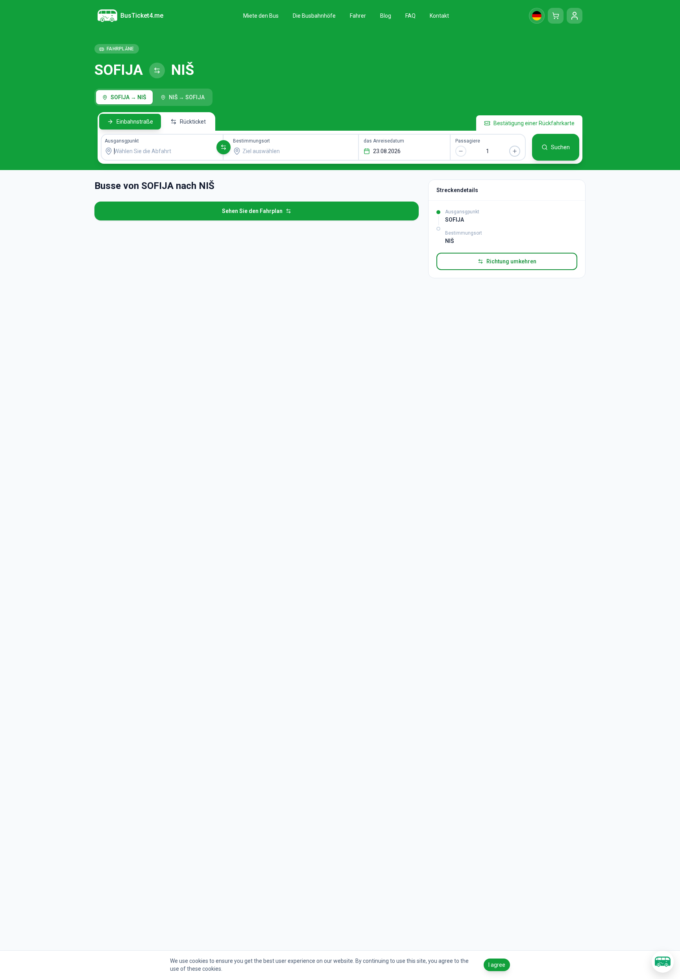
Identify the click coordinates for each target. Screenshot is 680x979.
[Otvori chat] (663, 962)
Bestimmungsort (251, 141)
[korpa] (556, 16)
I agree (496, 965)
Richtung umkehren (511, 261)
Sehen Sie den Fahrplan (252, 211)
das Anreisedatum (384, 141)
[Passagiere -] (460, 151)
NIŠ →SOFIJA (187, 97)
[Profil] (574, 16)
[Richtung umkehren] (223, 147)
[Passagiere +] (514, 151)
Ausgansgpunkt (122, 141)
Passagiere (467, 141)
